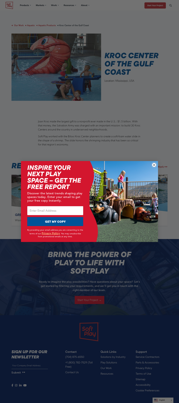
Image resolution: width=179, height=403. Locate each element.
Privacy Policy (51, 233)
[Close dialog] (154, 165)
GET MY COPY (55, 221)
